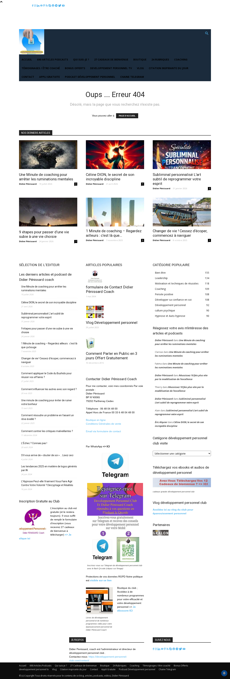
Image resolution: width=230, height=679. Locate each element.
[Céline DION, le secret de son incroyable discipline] (115, 155)
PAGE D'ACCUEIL (127, 116)
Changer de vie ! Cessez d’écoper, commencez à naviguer (180, 233)
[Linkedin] (38, 5)
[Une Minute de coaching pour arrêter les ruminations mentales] (48, 155)
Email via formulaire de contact (104, 431)
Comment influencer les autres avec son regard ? (49, 389)
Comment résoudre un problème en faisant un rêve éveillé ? (47, 417)
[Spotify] (53, 5)
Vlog (140, 68)
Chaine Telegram (132, 76)
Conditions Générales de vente (103, 423)
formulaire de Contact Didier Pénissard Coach (109, 289)
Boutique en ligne (96, 420)
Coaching (180, 59)
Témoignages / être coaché (41, 68)
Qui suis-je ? (81, 59)
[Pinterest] (44, 5)
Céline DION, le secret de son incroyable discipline (110, 176)
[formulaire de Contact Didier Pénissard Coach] (115, 276)
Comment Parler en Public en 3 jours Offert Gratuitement (111, 355)
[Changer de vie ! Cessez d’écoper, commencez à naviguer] (182, 212)
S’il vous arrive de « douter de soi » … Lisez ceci (47, 455)
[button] (206, 33)
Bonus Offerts (75, 68)
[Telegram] (56, 5)
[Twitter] (60, 5)
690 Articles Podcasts (52, 59)
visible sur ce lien (101, 580)
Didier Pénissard (28, 184)
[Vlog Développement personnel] (115, 312)
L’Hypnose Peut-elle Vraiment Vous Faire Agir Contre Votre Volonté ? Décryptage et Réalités (47, 483)
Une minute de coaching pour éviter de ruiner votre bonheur (46, 402)
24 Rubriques (160, 59)
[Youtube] (63, 5)
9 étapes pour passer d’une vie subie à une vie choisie (44, 234)
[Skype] (50, 5)
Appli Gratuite (49, 76)
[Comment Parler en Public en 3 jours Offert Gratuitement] (115, 343)
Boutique (139, 59)
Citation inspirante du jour (168, 68)
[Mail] (41, 5)
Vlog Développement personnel (111, 322)
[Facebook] (33, 5)
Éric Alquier (161, 422)
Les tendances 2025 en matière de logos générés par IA (49, 468)
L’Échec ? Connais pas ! (34, 443)
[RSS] (47, 5)
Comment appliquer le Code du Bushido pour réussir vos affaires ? (46, 375)
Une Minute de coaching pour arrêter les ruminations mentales (46, 176)
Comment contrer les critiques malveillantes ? (47, 431)
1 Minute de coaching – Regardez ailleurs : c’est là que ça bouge (49, 345)
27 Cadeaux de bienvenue (111, 59)
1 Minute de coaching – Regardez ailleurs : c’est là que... (114, 233)
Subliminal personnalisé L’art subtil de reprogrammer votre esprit (177, 179)
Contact (28, 76)
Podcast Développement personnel (90, 76)
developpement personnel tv (111, 68)
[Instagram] (35, 5)
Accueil (27, 59)
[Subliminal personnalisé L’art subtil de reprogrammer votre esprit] (182, 155)
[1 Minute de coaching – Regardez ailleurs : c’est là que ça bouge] (115, 212)
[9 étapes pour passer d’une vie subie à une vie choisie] (48, 213)
